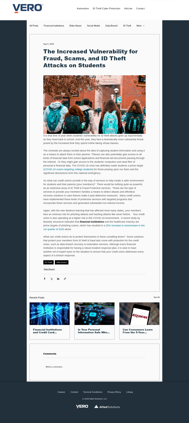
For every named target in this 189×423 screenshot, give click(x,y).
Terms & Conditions (95, 392)
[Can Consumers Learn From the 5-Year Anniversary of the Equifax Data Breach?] (139, 313)
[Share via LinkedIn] (58, 278)
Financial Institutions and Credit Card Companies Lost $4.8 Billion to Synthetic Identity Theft (47, 331)
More (139, 26)
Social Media (93, 26)
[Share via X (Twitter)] (51, 278)
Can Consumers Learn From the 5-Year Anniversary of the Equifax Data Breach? (138, 331)
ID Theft (127, 26)
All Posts (33, 26)
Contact (77, 392)
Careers (64, 392)
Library (129, 392)
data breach (62, 262)
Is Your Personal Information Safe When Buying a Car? (93, 331)
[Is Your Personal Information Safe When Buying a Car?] (95, 313)
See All (157, 297)
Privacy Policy (114, 392)
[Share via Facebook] (44, 278)
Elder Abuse (75, 26)
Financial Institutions (54, 26)
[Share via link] (65, 278)
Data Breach (111, 26)
